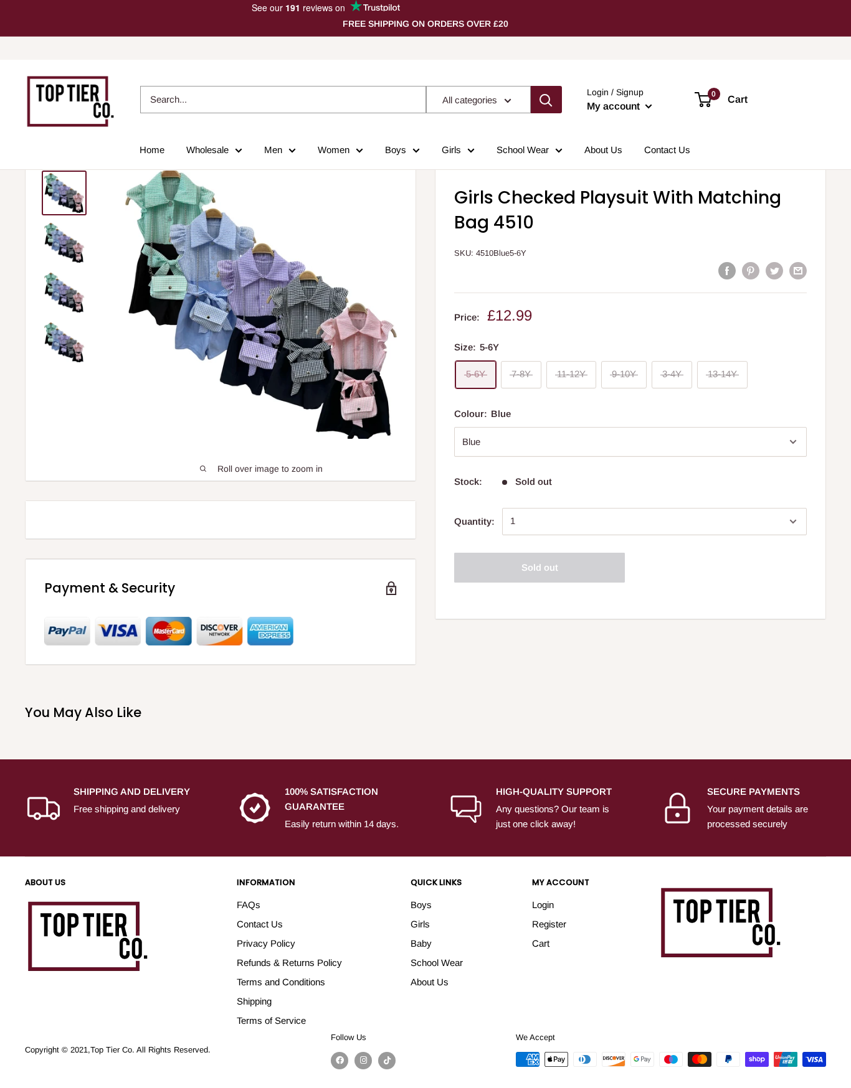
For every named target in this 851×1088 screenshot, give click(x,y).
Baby (421, 943)
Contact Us (667, 149)
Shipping (254, 1001)
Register (549, 924)
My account (614, 106)
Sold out (539, 567)
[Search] (546, 99)
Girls (451, 149)
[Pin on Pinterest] (750, 270)
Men (273, 149)
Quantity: (474, 521)
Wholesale (207, 149)
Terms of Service (271, 1020)
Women (333, 149)
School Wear (523, 149)
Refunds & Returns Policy (289, 962)
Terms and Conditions (281, 982)
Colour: (482, 413)
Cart (540, 943)
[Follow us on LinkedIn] (387, 1060)
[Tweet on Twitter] (774, 270)
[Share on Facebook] (727, 270)
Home (152, 149)
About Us (603, 149)
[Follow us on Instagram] (363, 1060)
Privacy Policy (266, 943)
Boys (395, 149)
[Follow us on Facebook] (339, 1060)
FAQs (248, 904)
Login (543, 904)
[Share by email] (798, 270)
